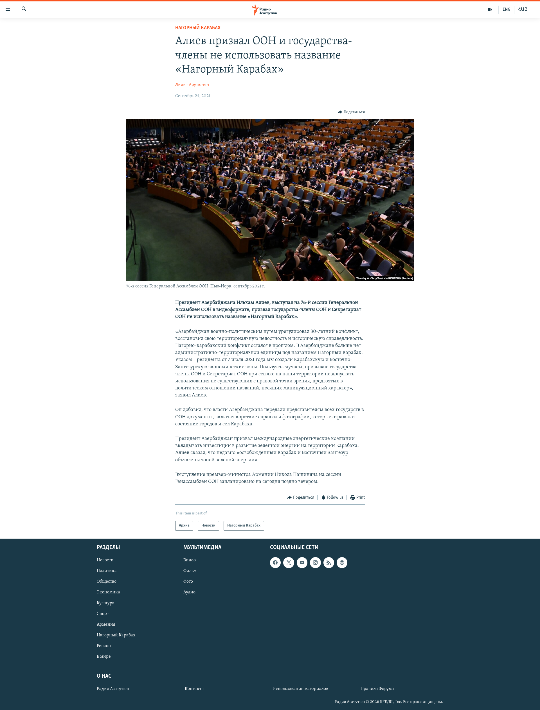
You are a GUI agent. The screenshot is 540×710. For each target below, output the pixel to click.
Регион (104, 645)
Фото (188, 581)
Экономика (108, 592)
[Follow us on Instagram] (315, 562)
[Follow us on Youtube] (302, 562)
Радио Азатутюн (113, 689)
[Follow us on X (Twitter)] (288, 562)
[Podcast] (342, 562)
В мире (104, 656)
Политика (107, 571)
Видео (189, 560)
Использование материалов (300, 689)
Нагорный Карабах (197, 28)
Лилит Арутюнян (192, 85)
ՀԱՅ (523, 9)
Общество (106, 581)
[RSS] (328, 562)
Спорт (103, 613)
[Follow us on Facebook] (275, 562)
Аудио (189, 592)
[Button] (351, 112)
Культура (105, 603)
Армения (106, 624)
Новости (105, 560)
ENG (506, 9)
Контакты (194, 689)
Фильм (190, 571)
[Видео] (490, 9)
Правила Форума (377, 689)
